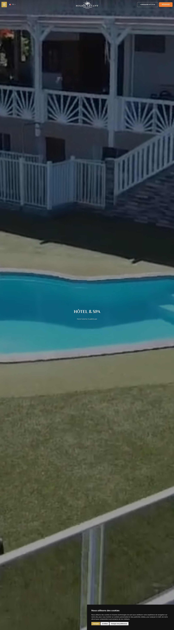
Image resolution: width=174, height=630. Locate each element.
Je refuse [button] (105, 623)
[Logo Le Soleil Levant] (87, 4)
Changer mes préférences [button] (119, 623)
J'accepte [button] (96, 623)
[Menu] (4, 4)
